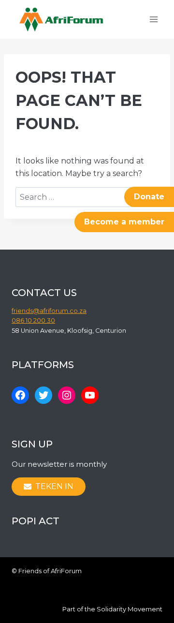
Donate (149, 196)
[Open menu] (153, 19)
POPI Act (35, 521)
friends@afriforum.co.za (49, 310)
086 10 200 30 (33, 320)
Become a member (124, 221)
